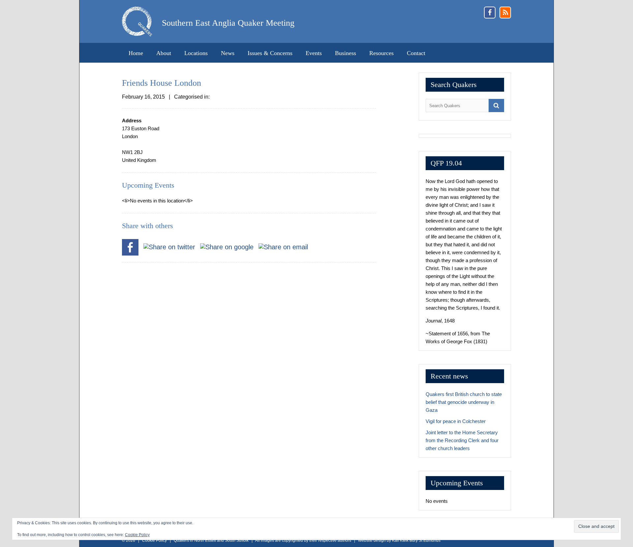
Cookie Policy (137, 534)
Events (314, 53)
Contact (416, 53)
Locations (196, 53)
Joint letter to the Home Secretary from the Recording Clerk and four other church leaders (462, 440)
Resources (381, 53)
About (163, 53)
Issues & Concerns (270, 53)
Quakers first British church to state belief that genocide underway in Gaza (464, 402)
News (227, 53)
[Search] (496, 105)
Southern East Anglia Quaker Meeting (228, 23)
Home (136, 53)
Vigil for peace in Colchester (456, 421)
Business (345, 53)
